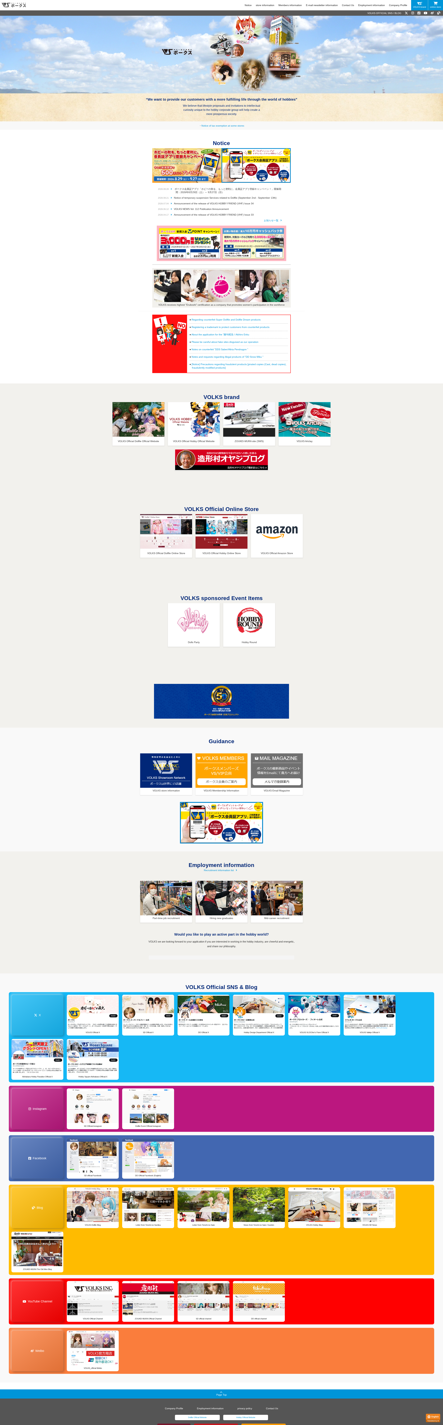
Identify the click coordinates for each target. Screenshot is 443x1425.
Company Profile (398, 5)
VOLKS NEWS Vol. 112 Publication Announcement (201, 209)
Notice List (272, 220)
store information (265, 5)
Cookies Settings (35, 1412)
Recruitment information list (219, 870)
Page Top (221, 1394)
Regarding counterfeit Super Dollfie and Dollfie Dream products (226, 319)
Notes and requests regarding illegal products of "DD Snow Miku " (227, 356)
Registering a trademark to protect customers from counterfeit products (230, 327)
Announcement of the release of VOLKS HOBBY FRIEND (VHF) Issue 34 (214, 203)
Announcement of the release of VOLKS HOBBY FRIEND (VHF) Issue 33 (214, 214)
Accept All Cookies (35, 1403)
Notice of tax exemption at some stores (222, 125)
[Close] (63, 1363)
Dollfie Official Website (197, 1417)
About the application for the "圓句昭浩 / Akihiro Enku (220, 334)
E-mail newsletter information (322, 5)
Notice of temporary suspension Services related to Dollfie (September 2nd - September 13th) (225, 197)
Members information (290, 5)
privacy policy (244, 1408)
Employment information (371, 5)
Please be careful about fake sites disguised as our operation (225, 342)
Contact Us (348, 5)
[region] (35, 1390)
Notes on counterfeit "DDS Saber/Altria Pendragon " (220, 349)
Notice (248, 5)
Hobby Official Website (245, 1417)
